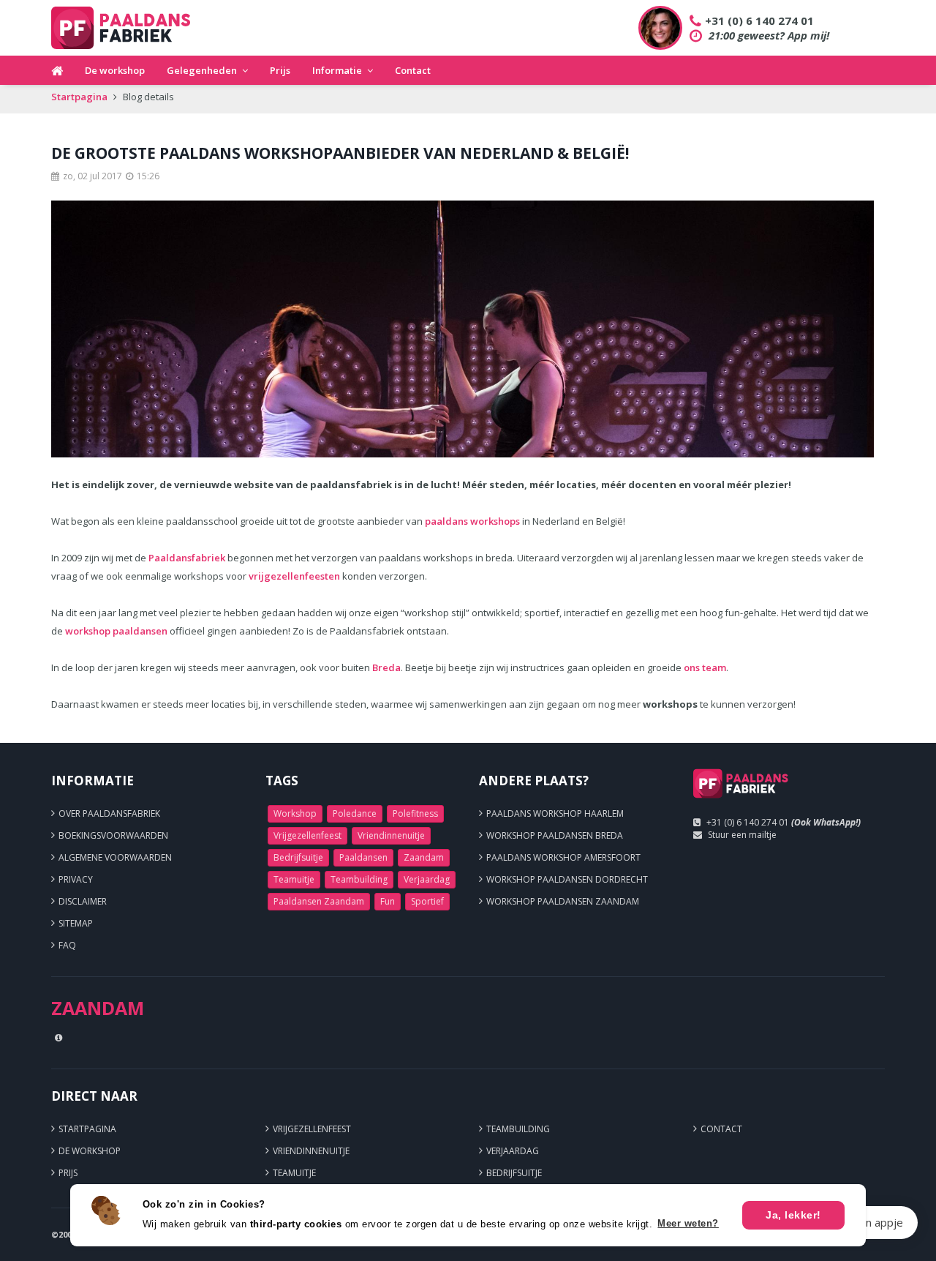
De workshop (115, 70)
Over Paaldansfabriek (109, 813)
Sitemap (75, 923)
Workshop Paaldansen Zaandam (562, 901)
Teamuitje (293, 879)
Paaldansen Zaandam (318, 901)
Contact (413, 70)
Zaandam (424, 857)
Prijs (280, 70)
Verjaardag (427, 879)
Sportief (427, 901)
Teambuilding (359, 879)
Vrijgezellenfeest (307, 835)
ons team (705, 667)
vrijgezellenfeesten (294, 576)
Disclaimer (82, 901)
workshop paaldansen (116, 630)
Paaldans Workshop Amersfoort (563, 857)
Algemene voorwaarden (115, 857)
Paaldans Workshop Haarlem (555, 813)
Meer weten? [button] (688, 1223)
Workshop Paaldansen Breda (554, 835)
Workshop (295, 813)
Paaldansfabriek (186, 557)
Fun (387, 901)
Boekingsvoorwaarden (113, 835)
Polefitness (415, 813)
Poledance (355, 813)
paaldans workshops (472, 521)
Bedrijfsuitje (298, 857)
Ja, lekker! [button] (793, 1215)
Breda (386, 667)
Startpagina (79, 96)
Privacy (75, 879)
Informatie (337, 70)
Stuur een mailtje (742, 834)
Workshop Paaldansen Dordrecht (567, 879)
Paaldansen (363, 857)
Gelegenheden (202, 70)
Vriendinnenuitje (391, 835)
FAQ (67, 945)
